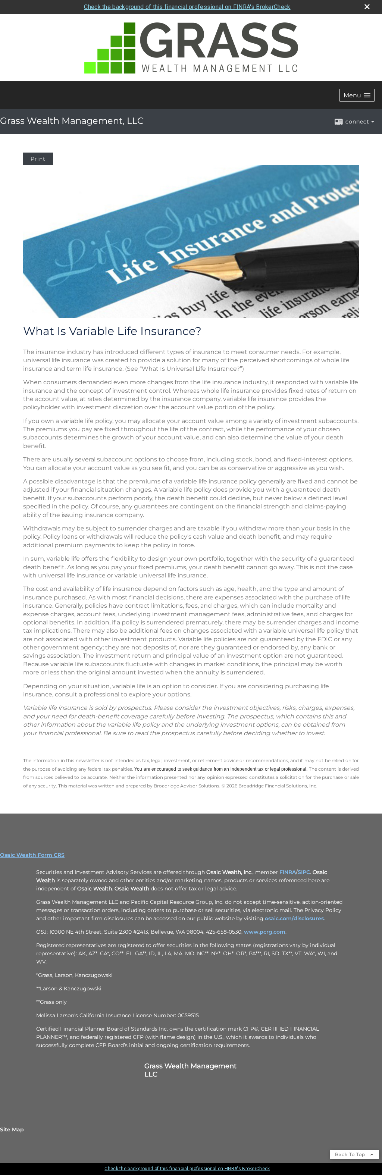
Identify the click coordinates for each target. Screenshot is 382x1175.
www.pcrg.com (264, 931)
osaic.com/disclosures (294, 918)
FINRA (287, 872)
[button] (357, 95)
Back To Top (351, 1154)
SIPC (304, 872)
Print (38, 159)
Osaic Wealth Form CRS (32, 855)
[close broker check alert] (367, 7)
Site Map (12, 1129)
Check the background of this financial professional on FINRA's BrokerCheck (187, 6)
